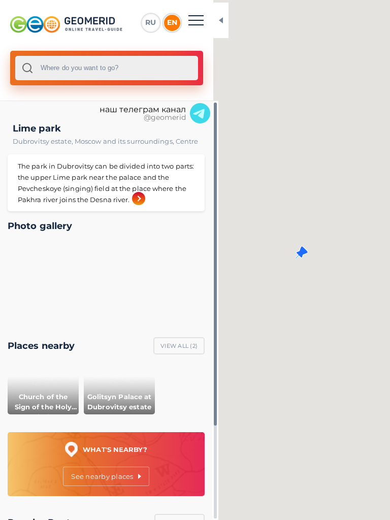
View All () (179, 345)
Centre (187, 141)
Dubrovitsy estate (44, 141)
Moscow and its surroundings (125, 141)
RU (150, 22)
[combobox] (106, 68)
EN (172, 22)
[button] (301, 252)
